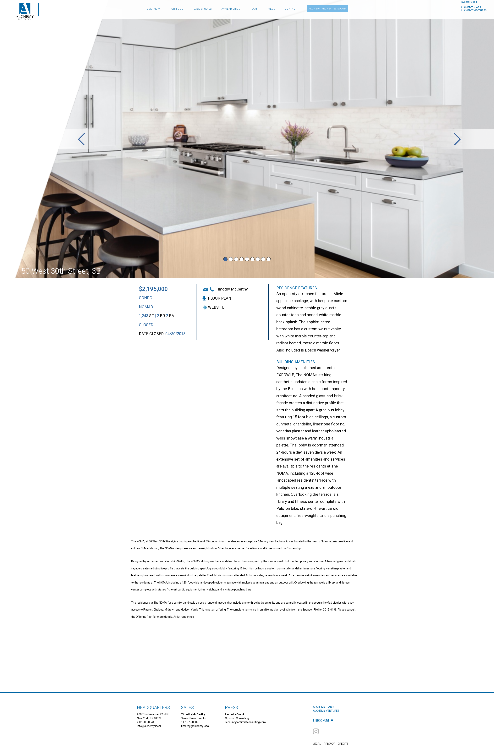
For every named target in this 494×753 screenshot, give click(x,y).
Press (271, 8)
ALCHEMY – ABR (471, 7)
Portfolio (177, 8)
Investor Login (469, 1)
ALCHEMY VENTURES (326, 710)
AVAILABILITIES (231, 8)
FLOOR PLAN (219, 298)
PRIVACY (329, 743)
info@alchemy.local (149, 726)
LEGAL (317, 743)
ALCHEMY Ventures (474, 10)
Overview (153, 8)
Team (253, 8)
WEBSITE (216, 307)
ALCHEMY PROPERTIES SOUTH (327, 8)
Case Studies (203, 8)
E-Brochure (321, 720)
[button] (81, 139)
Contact (291, 8)
